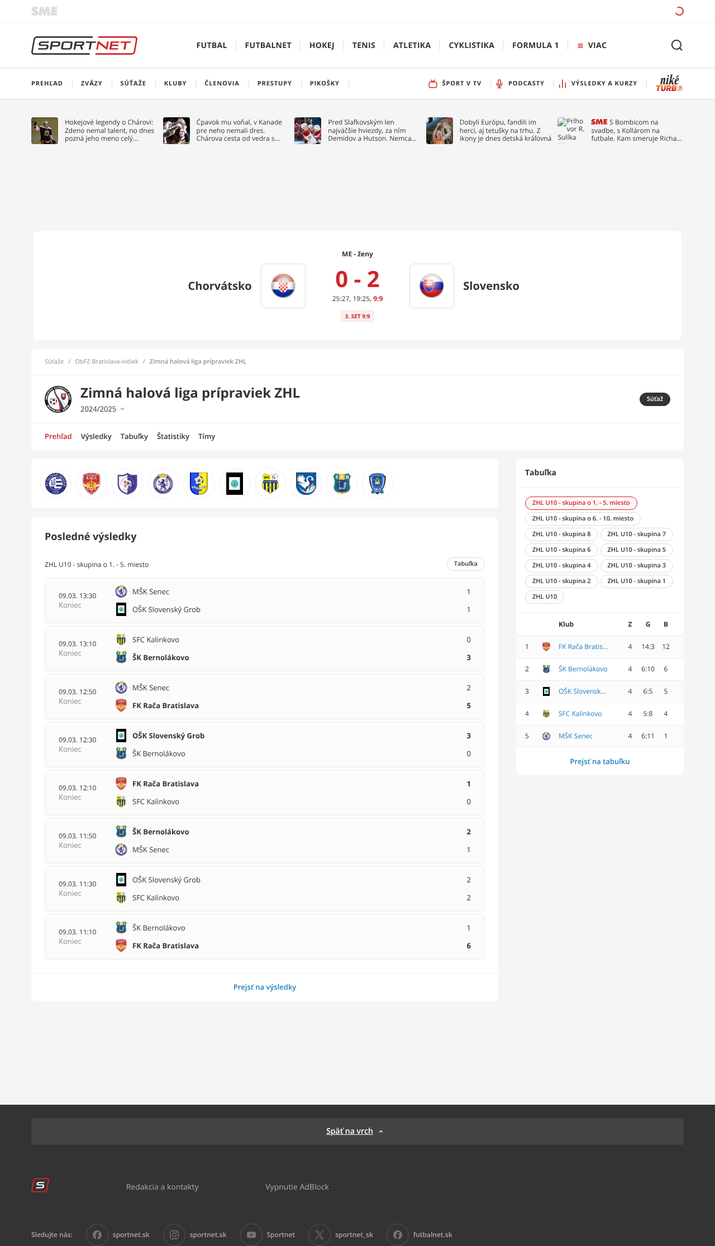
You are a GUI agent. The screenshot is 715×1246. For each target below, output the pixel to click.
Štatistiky (173, 436)
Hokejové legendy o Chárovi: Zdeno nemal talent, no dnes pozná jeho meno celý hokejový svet (109, 130)
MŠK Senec (576, 736)
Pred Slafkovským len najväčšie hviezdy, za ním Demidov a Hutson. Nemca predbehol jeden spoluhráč (370, 130)
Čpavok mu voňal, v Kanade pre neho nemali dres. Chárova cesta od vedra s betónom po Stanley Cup (240, 130)
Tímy (206, 436)
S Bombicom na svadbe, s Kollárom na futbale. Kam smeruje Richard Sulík (637, 130)
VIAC (597, 45)
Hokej (322, 45)
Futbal (212, 45)
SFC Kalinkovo (580, 714)
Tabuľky (134, 436)
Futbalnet (268, 45)
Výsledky (96, 436)
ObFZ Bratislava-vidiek (107, 362)
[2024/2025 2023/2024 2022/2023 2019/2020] (190, 409)
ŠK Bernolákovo (583, 669)
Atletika (412, 45)
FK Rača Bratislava (584, 647)
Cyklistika (471, 45)
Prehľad (58, 436)
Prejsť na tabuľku (600, 761)
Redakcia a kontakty (162, 1186)
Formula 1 (535, 45)
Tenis (363, 45)
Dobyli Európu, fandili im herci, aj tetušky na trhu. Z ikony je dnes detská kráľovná (506, 130)
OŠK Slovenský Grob (584, 691)
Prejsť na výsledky (265, 987)
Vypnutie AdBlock (297, 1186)
